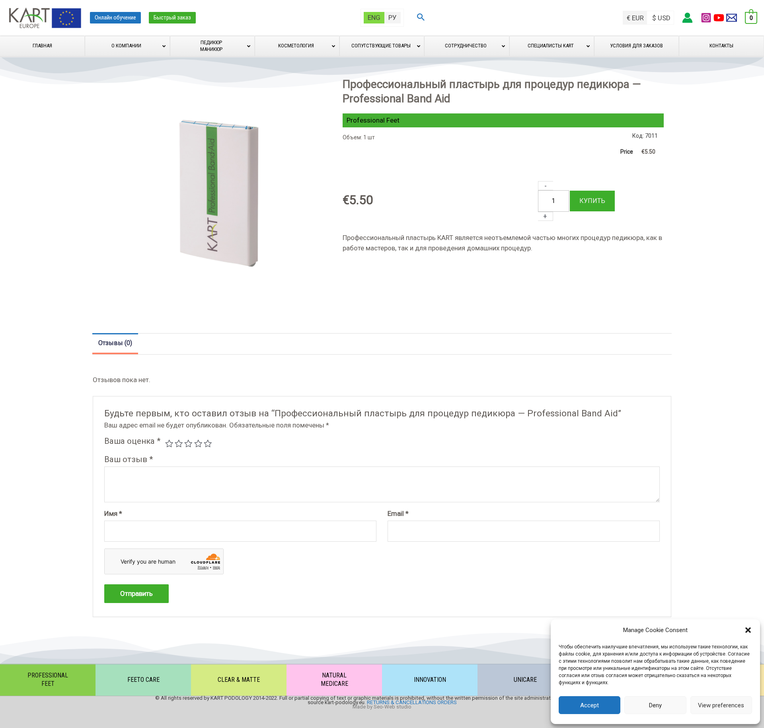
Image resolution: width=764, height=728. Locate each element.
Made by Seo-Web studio (382, 707)
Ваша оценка (132, 441)
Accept (589, 705)
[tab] (115, 343)
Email (398, 513)
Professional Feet (373, 120)
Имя (113, 513)
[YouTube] (718, 17)
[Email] (731, 17)
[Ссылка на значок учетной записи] (687, 17)
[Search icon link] (421, 18)
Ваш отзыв (128, 459)
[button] (748, 630)
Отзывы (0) (115, 343)
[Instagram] (706, 17)
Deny (655, 705)
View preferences (721, 705)
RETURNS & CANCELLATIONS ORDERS (412, 702)
